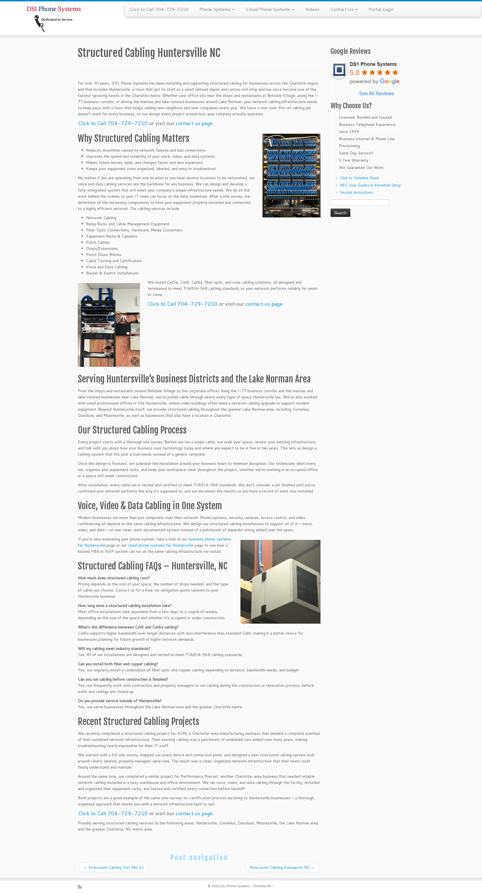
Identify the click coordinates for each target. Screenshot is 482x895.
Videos (312, 9)
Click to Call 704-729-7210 (158, 9)
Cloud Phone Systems (268, 9)
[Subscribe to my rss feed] (81, 887)
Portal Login (381, 9)
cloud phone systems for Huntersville (161, 545)
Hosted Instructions (356, 192)
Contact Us (343, 9)
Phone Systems (215, 9)
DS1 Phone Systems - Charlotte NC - (247, 886)
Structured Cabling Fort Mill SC (113, 867)
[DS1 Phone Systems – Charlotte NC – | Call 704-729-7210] (55, 18)
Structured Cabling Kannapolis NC (282, 867)
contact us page (194, 123)
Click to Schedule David (359, 177)
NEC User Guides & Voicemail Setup (370, 185)
